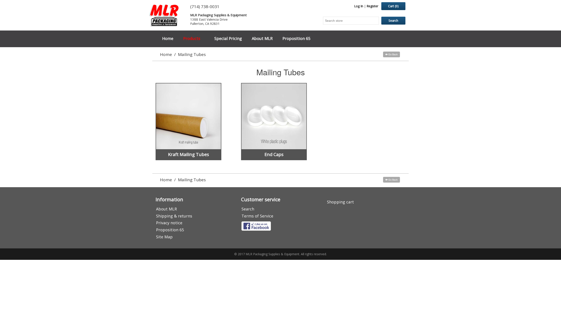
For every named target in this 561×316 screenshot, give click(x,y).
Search (247, 209)
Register (372, 6)
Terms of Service (257, 216)
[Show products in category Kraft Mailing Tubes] (188, 116)
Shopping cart (340, 202)
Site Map (164, 236)
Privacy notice (169, 222)
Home (167, 38)
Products (191, 38)
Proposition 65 (296, 38)
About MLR (262, 38)
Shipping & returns (174, 216)
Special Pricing (228, 38)
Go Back (393, 54)
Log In (358, 6)
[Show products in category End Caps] (273, 116)
